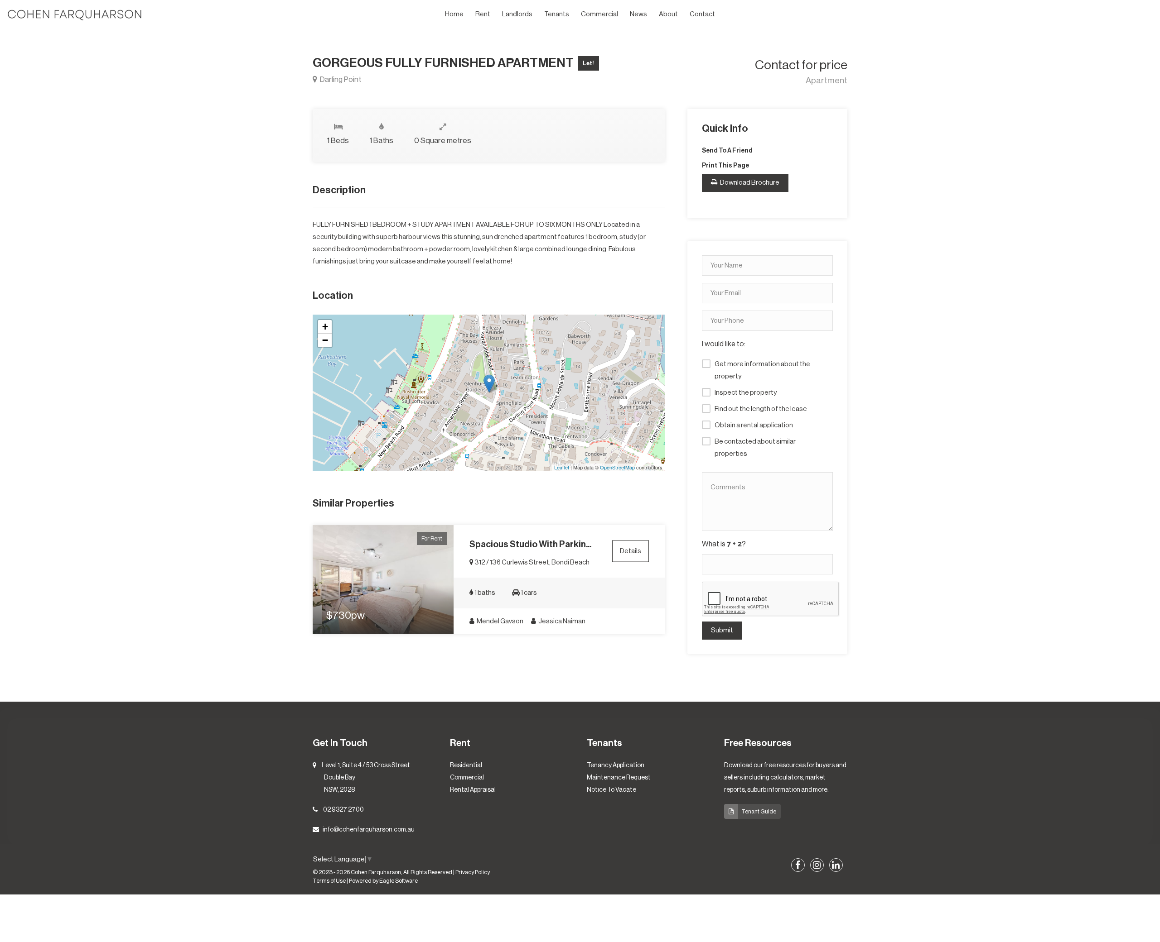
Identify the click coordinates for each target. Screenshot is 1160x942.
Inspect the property (746, 392)
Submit (722, 630)
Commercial (599, 14)
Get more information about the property (762, 370)
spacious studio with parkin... (530, 544)
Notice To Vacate (611, 790)
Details (630, 550)
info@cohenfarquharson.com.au (369, 830)
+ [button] (325, 326)
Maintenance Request (619, 778)
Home (454, 14)
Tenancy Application (615, 765)
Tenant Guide (758, 811)
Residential (466, 765)
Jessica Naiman (561, 621)
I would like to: (723, 344)
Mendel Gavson (499, 621)
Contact (702, 14)
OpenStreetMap (617, 467)
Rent (482, 14)
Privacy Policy (472, 872)
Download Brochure (749, 182)
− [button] (325, 340)
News (638, 14)
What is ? (724, 544)
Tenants (556, 14)
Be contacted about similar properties (755, 447)
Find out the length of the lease (761, 409)
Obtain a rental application (754, 425)
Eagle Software (398, 881)
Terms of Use (329, 881)
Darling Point (340, 79)
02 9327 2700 (343, 810)
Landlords (517, 14)
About (668, 14)
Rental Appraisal (473, 790)
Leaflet (561, 467)
